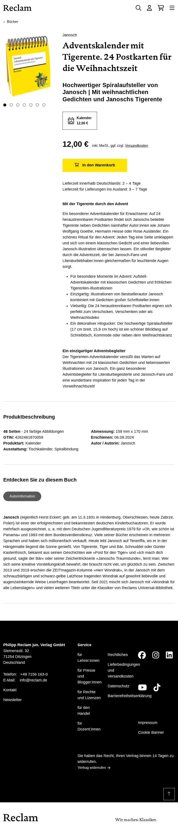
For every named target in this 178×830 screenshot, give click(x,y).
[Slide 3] (17, 104)
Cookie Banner (151, 732)
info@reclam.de (33, 680)
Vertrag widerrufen (92, 767)
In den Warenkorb (98, 165)
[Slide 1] (4, 104)
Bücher (12, 22)
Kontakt (9, 690)
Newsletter (12, 700)
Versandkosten (136, 145)
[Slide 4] (24, 104)
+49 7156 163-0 (34, 674)
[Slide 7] (43, 104)
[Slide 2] (11, 104)
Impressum (147, 722)
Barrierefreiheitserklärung (130, 696)
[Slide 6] (37, 104)
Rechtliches (118, 655)
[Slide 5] (30, 104)
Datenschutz (118, 686)
